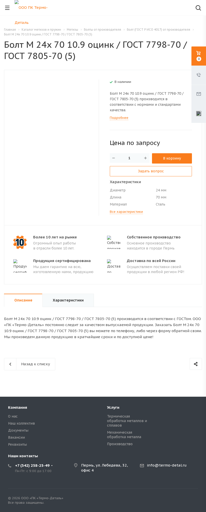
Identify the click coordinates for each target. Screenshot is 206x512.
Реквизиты (17, 444)
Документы (18, 430)
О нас (13, 416)
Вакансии (16, 437)
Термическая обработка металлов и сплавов (127, 421)
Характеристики (68, 300)
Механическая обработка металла (124, 434)
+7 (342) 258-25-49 (32, 465)
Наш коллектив (21, 423)
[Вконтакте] (193, 499)
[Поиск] (198, 8)
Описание (23, 300)
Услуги (113, 407)
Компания (17, 407)
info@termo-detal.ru (167, 465)
